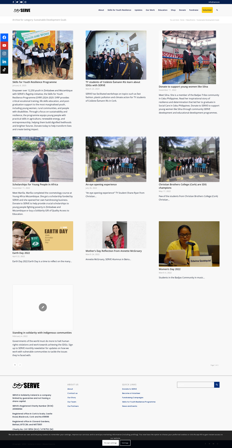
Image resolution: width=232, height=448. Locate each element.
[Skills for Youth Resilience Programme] (42, 55)
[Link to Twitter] (17, 2)
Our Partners (73, 406)
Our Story (71, 397)
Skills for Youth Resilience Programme (34, 82)
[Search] (217, 10)
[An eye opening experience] (116, 159)
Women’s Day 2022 (169, 269)
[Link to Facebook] (13, 2)
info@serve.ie (214, 2)
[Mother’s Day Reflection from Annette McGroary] (116, 234)
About (70, 389)
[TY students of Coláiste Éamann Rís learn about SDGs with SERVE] (116, 55)
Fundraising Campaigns (132, 397)
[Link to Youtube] (21, 2)
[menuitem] (101, 10)
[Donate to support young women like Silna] (189, 57)
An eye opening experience (101, 184)
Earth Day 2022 (21, 252)
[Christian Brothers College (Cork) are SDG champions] (189, 159)
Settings (125, 443)
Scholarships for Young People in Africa (35, 184)
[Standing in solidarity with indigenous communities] (42, 307)
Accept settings (110, 443)
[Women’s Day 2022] (189, 244)
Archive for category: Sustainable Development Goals (39, 19)
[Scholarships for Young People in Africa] (42, 159)
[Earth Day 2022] (42, 235)
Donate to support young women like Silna (183, 86)
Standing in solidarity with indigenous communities (42, 332)
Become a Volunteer (131, 393)
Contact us (72, 393)
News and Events (129, 406)
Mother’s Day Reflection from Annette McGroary (114, 250)
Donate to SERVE (129, 389)
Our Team (71, 402)
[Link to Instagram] (25, 2)
